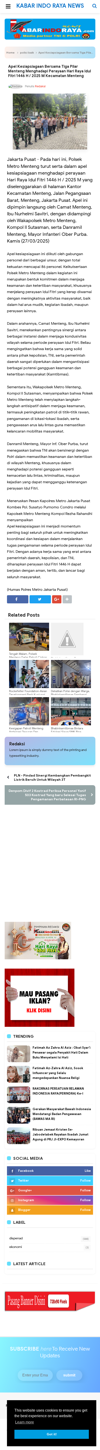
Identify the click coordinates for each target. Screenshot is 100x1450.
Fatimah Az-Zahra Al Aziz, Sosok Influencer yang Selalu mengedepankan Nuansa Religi (58, 1073)
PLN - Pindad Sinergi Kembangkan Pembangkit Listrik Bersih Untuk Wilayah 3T (52, 777)
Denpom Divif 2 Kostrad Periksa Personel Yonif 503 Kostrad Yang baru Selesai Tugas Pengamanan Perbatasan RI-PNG (47, 795)
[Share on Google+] (56, 599)
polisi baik (27, 52)
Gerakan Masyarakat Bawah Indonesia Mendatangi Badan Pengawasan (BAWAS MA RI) (62, 1114)
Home (10, 52)
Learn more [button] (24, 1422)
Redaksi (17, 744)
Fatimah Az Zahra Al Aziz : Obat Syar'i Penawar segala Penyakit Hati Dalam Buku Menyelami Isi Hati (61, 1052)
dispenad (16, 1238)
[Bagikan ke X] (40, 599)
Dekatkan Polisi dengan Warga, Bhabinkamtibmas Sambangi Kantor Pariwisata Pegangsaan (70, 694)
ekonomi (15, 1247)
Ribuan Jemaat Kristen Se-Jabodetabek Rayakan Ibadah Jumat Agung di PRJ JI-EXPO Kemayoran (60, 1134)
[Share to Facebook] (17, 599)
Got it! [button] (52, 1434)
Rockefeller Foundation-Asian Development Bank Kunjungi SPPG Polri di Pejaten (28, 694)
